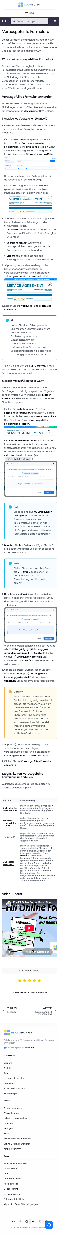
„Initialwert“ (9, 837)
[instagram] (27, 1221)
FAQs (6, 1173)
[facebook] (20, 1221)
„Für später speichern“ (8, 863)
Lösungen (8, 1128)
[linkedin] (33, 1221)
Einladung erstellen (37, 147)
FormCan (29, 1047)
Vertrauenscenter (12, 1194)
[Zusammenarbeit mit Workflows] (44, 1010)
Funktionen (9, 1123)
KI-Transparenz (11, 1188)
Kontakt (7, 1068)
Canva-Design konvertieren (17, 1143)
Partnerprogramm (12, 1148)
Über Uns (8, 1063)
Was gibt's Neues (12, 1113)
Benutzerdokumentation (15, 1163)
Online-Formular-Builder (15, 1118)
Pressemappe (10, 1093)
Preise (6, 1133)
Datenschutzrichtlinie (14, 1199)
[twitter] (40, 1221)
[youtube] (13, 1221)
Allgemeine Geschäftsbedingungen (21, 1204)
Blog (6, 1073)
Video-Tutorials (11, 1183)
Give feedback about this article (31, 992)
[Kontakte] (14, 1010)
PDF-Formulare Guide (14, 1078)
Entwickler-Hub (11, 1168)
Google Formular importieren (17, 1138)
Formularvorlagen (12, 1178)
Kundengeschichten (13, 1108)
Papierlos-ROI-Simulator (15, 1088)
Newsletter (9, 1083)
